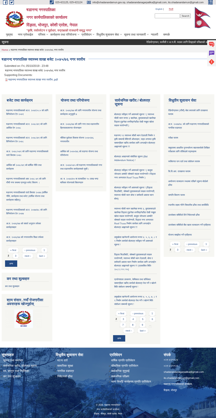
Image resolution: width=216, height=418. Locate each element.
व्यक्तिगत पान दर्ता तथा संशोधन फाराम (184, 161)
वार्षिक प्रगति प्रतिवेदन (123, 360)
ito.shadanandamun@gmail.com (181, 377)
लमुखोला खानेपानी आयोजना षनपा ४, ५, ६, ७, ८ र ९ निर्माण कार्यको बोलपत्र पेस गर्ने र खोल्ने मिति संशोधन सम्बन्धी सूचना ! (135, 300)
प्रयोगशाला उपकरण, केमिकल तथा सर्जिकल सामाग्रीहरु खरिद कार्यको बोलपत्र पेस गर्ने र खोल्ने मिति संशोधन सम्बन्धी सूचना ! (135, 283)
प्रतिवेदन (86, 34)
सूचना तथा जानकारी (135, 34)
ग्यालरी (154, 34)
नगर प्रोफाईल (25, 34)
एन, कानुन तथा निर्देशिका (16, 371)
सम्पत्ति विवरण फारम (176, 195)
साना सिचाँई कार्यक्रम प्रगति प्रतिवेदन (131, 381)
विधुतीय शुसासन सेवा (108, 34)
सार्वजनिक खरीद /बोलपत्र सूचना (20, 365)
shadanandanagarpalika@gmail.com (184, 371)
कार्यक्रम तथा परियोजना (63, 34)
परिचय (41, 34)
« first (13, 250)
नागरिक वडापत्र (65, 371)
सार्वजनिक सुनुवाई (120, 371)
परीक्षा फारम (173, 137)
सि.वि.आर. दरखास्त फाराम (179, 171)
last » (42, 255)
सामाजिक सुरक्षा (65, 365)
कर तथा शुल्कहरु (12, 286)
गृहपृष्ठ (9, 34)
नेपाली (171, 9)
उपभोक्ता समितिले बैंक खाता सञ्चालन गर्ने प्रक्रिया (189, 224)
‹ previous (30, 250)
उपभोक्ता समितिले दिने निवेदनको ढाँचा (184, 214)
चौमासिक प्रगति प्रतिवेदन (124, 365)
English (159, 9)
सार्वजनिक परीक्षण (120, 376)
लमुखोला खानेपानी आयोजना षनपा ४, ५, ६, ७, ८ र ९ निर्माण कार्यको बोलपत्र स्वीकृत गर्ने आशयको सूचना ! (135, 241)
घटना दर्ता (62, 360)
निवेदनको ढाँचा (65, 376)
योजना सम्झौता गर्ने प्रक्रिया (180, 234)
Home (5, 49)
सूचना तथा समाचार (13, 360)
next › (28, 255)
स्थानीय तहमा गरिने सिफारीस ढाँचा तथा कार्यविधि (188, 205)
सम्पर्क (166, 34)
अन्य (11, 263)
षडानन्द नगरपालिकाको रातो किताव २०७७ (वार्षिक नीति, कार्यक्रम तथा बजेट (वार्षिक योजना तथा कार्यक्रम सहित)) (27, 196)
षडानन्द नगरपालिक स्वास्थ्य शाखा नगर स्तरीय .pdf (33, 79)
